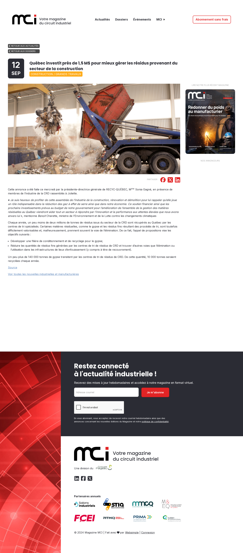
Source (12, 267)
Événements (142, 19)
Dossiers (121, 19)
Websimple (132, 532)
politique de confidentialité (155, 421)
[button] (161, 19)
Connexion (148, 532)
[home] (41, 19)
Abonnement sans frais (212, 19)
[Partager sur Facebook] (163, 180)
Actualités (102, 19)
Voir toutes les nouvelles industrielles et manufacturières (43, 274)
